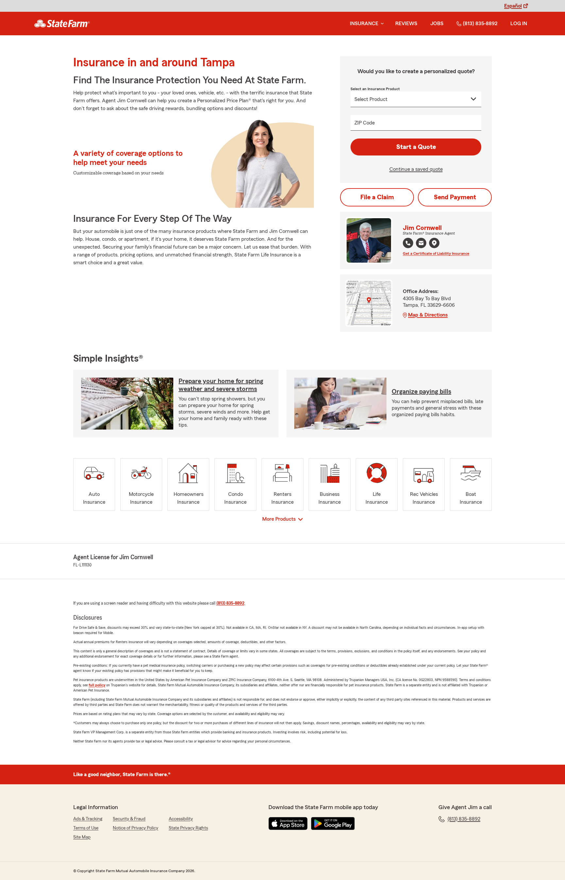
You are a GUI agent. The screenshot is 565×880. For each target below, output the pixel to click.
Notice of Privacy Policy (135, 828)
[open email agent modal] (421, 244)
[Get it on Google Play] (333, 823)
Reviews (406, 23)
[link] (62, 23)
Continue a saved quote (416, 169)
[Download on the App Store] (288, 823)
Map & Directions (428, 315)
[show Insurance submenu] (381, 23)
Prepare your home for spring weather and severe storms (221, 385)
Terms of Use (85, 828)
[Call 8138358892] (408, 243)
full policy (97, 685)
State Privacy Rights (188, 828)
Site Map (82, 837)
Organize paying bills (421, 391)
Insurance (364, 23)
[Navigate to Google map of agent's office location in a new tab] (434, 243)
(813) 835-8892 (480, 23)
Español (513, 5)
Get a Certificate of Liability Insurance (436, 253)
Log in (518, 23)
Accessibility (181, 819)
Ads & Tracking (87, 819)
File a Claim (377, 197)
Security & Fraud (129, 819)
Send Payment (455, 197)
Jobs (436, 23)
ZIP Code (364, 122)
